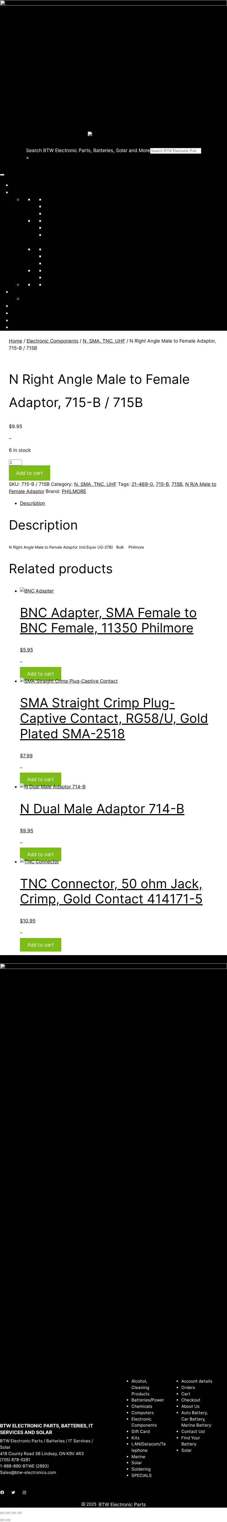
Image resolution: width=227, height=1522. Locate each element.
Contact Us (23, 313)
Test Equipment (61, 263)
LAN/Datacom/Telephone (72, 227)
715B (177, 484)
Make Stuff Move (41, 298)
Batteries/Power (62, 199)
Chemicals (56, 206)
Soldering (54, 256)
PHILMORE (74, 491)
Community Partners (34, 292)
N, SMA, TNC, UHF (104, 341)
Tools (50, 270)
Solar (50, 249)
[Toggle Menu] (2, 175)
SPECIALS (60, 277)
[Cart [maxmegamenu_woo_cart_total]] (13, 327)
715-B (162, 484)
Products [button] (26, 192)
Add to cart (29, 473)
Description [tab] (32, 503)
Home (17, 185)
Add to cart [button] (40, 674)
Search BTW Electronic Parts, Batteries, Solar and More (88, 150)
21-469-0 (142, 484)
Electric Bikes (59, 284)
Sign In (18, 320)
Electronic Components (70, 220)
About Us (21, 306)
